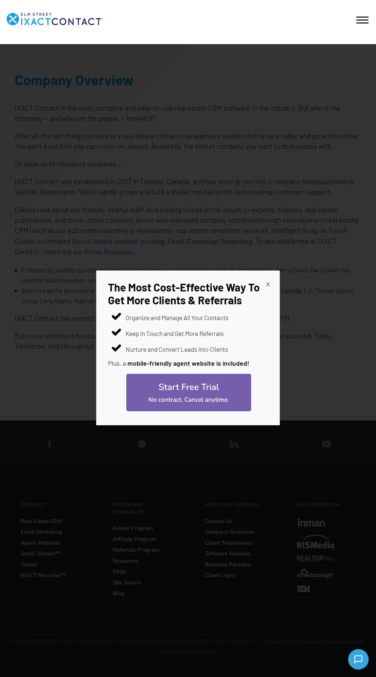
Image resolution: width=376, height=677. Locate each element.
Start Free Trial (188, 392)
